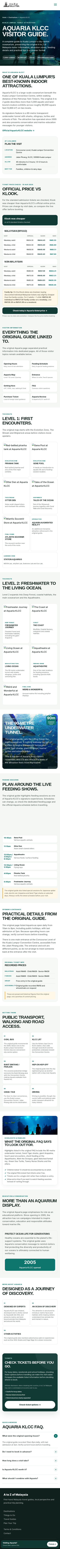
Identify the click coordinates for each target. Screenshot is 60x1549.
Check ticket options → (30, 1405)
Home (4, 17)
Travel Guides (10, 1519)
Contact (7, 1533)
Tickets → (52, 1544)
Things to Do (9, 1515)
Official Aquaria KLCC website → (18, 130)
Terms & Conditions (12, 1529)
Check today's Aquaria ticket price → (30, 310)
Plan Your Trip (10, 1523)
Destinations (13, 17)
